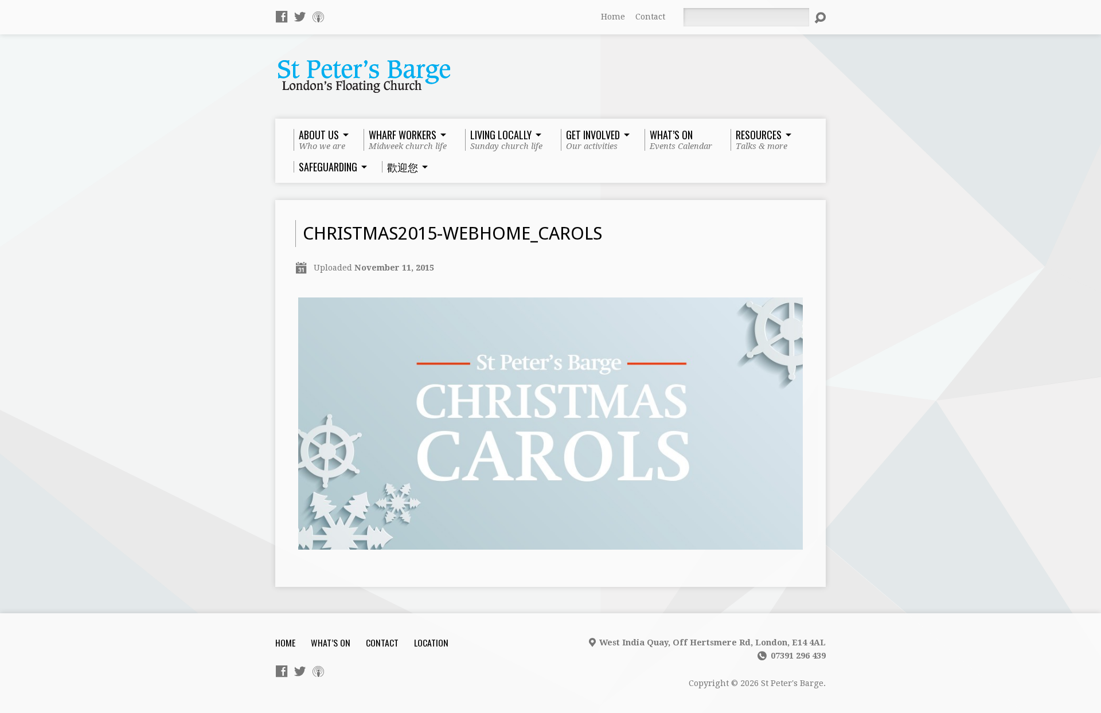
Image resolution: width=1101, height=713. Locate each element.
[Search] (820, 17)
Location (431, 642)
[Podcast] (318, 16)
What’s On (330, 642)
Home (613, 16)
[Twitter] (300, 16)
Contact (650, 16)
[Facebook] (281, 16)
